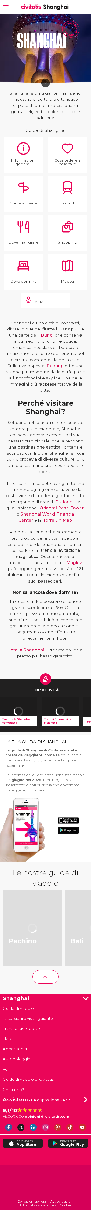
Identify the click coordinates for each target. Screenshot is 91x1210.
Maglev (74, 562)
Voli (6, 1069)
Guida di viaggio (18, 1008)
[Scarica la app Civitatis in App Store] (68, 820)
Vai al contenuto (45, 83)
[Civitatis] (45, 1182)
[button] (5, 6)
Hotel (8, 1038)
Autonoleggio (16, 1059)
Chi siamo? (13, 1089)
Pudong (55, 365)
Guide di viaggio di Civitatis (28, 1079)
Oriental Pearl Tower (62, 507)
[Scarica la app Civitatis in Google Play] (68, 830)
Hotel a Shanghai (25, 649)
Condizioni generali (32, 1201)
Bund (47, 335)
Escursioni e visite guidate (28, 1018)
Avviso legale (60, 1201)
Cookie (65, 1205)
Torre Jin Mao (57, 520)
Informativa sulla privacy (38, 1205)
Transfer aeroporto (21, 1028)
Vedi (45, 976)
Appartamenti (17, 1049)
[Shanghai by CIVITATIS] (32, 7)
